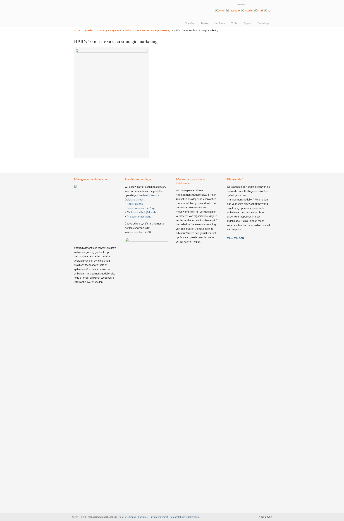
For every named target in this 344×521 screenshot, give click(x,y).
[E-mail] (258, 10)
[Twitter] (220, 10)
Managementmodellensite (124, 8)
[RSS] (267, 10)
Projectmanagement (139, 216)
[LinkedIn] (247, 10)
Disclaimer (143, 517)
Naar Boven (265, 516)
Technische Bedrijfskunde (141, 212)
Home (77, 30)
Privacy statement (159, 517)
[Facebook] (233, 10)
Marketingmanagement (109, 30)
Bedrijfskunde (135, 203)
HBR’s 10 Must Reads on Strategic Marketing (147, 30)
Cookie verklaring (127, 517)
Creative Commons (189, 517)
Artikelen (88, 30)
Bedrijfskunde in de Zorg (141, 208)
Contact (174, 517)
